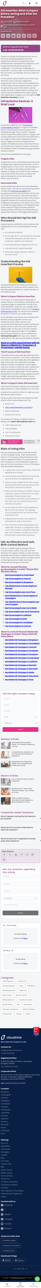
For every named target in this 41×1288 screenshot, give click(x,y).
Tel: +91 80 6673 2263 (9, 1067)
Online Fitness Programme (11, 1194)
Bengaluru (5, 1092)
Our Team (5, 1161)
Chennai (4, 1098)
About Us (4, 1143)
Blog (2, 1158)
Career (3, 1197)
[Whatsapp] (24, 36)
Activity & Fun (22, 981)
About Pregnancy (8, 981)
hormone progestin (19, 191)
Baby (21, 986)
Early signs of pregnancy (11, 1009)
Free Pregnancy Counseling (12, 1191)
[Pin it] (19, 36)
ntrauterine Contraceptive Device (17, 126)
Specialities (5, 1146)
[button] (36, 3)
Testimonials (6, 1164)
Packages (5, 1152)
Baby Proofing (7, 995)
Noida (3, 1128)
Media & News (6, 1173)
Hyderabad (5, 1110)
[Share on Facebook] (3, 36)
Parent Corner (6, 1170)
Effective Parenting (29, 1009)
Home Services (7, 1176)
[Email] (29, 36)
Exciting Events (7, 1014)
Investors (4, 1188)
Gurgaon (4, 1107)
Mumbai (4, 1122)
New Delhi (5, 1125)
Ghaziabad (5, 1104)
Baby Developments (9, 990)
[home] (11, 3)
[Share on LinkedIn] (13, 36)
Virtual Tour (5, 1179)
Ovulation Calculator (9, 1182)
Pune (3, 1134)
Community (5, 1149)
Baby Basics (31, 986)
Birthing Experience (9, 1000)
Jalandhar (5, 1113)
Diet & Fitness (28, 1004)
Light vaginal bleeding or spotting (18, 407)
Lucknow (4, 1116)
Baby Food (23, 990)
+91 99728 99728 (7, 1053)
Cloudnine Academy (25, 1000)
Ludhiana (4, 1119)
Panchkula (5, 1131)
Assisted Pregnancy (9, 986)
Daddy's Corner (8, 1004)
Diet (18, 1004)
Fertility (28, 1014)
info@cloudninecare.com (11, 1050)
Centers (4, 1155)
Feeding (18, 1014)
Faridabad (5, 1101)
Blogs (25, 938)
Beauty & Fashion (21, 995)
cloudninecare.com (18, 1278)
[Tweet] (8, 36)
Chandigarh (6, 1095)
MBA (2, 1167)
